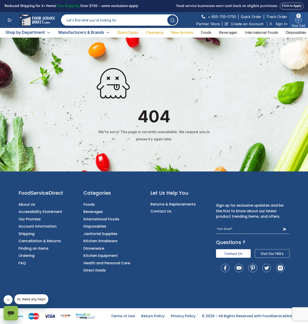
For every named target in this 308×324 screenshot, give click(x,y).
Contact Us (160, 211)
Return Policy (153, 316)
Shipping (26, 233)
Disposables (296, 32)
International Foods (261, 32)
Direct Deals (127, 32)
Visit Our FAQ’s (272, 254)
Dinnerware (93, 248)
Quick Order (251, 16)
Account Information (37, 226)
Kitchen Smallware (100, 241)
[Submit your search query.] (172, 20)
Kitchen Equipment (100, 255)
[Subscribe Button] (284, 229)
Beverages (228, 32)
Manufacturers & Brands (81, 32)
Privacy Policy (183, 316)
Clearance (154, 32)
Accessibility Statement (40, 211)
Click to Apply (291, 6)
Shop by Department (25, 32)
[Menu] (10, 20)
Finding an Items (33, 248)
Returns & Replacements (173, 204)
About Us (26, 204)
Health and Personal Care (106, 263)
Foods (206, 32)
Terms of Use (123, 316)
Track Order (276, 16)
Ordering (26, 255)
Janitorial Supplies (100, 233)
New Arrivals (182, 32)
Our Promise (29, 219)
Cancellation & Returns (39, 241)
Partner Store (208, 24)
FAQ (22, 263)
